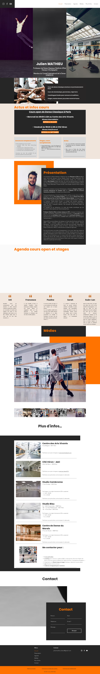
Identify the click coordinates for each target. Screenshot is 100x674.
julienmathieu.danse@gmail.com (62, 650)
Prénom (53, 615)
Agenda (36, 655)
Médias (36, 658)
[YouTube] (10, 3)
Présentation (37, 653)
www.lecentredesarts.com (65, 453)
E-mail (68, 621)
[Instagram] (3, 3)
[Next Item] (81, 372)
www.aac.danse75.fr (64, 471)
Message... (53, 627)
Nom (68, 615)
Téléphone (53, 621)
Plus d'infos (37, 660)
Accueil (36, 651)
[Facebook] (7, 3)
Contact (36, 663)
